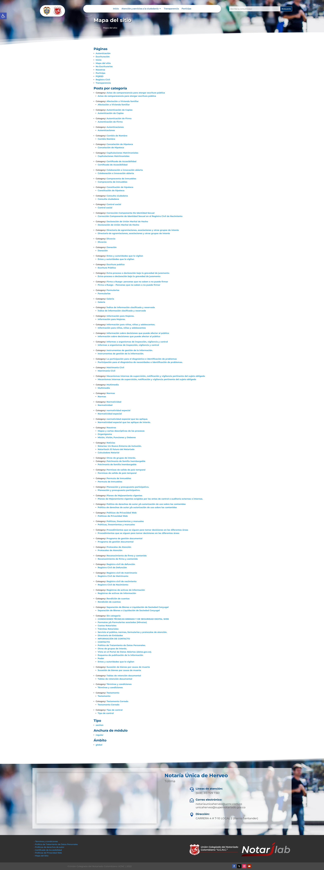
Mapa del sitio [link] (103, 63)
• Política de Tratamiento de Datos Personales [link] (56, 844)
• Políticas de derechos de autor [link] (49, 847)
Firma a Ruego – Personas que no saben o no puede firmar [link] (129, 285)
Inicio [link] (116, 9)
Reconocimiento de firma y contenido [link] (127, 555)
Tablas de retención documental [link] (124, 675)
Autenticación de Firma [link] (119, 118)
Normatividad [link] (114, 402)
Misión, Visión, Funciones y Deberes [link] (117, 437)
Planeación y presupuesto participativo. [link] (128, 487)
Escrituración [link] (103, 56)
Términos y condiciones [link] (119, 684)
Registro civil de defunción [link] (121, 564)
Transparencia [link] (171, 9)
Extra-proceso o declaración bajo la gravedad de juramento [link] (138, 273)
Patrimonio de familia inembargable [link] (126, 461)
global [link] (99, 745)
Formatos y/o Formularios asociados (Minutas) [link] (122, 622)
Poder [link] (101, 658)
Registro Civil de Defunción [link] (112, 567)
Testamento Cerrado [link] (117, 701)
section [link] (99, 725)
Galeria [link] (110, 299)
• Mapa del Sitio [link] (41, 855)
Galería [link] (101, 302)
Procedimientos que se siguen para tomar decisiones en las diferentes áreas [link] (147, 530)
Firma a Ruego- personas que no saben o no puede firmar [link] (137, 281)
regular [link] (99, 735)
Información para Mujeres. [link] (120, 316)
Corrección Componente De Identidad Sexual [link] (131, 213)
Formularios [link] (113, 290)
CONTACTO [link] (104, 642)
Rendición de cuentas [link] (118, 598)
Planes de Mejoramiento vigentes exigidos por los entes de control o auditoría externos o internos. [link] (150, 499)
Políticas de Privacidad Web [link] (122, 513)
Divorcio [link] (111, 239)
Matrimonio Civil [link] (115, 367)
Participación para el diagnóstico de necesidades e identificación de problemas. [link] (140, 362)
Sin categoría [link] (113, 616)
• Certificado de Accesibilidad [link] (48, 850)
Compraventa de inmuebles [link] (121, 178)
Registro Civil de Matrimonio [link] (113, 576)
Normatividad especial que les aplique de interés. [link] (124, 422)
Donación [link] (112, 247)
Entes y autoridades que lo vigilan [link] (125, 256)
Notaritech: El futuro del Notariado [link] (116, 449)
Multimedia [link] (113, 384)
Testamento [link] (113, 693)
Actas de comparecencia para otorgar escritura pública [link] (136, 93)
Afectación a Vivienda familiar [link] (123, 101)
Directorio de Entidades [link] (110, 635)
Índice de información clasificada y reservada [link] (131, 307)
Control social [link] (114, 204)
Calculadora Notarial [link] (108, 452)
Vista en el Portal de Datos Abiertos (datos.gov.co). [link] (125, 652)
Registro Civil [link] (103, 79)
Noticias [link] (111, 443)
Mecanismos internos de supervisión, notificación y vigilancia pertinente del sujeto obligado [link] (156, 376)
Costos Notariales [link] (107, 625)
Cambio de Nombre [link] (117, 135)
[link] (3, 16)
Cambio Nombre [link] (106, 139)
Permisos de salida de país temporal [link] (126, 470)
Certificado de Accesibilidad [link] (121, 161)
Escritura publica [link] (116, 264)
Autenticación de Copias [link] (120, 110)
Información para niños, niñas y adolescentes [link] (122, 328)
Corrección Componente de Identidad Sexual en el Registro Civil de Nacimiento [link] (140, 216)
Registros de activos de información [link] (126, 590)
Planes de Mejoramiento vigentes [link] (124, 495)
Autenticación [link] (103, 53)
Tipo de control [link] (115, 710)
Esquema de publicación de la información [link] (120, 655)
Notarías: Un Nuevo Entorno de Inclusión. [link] (119, 446)
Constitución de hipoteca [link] (120, 187)
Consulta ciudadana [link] (117, 196)
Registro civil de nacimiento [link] (121, 581)
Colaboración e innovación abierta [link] (125, 170)
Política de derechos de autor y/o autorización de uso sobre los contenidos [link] (146, 504)
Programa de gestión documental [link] (124, 538)
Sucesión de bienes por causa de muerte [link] (128, 667)
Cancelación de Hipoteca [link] (120, 144)
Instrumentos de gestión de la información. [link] (130, 350)
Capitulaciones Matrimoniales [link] (122, 153)
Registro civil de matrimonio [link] (122, 573)
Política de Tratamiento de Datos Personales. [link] (122, 645)
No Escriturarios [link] (104, 66)
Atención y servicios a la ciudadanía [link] (140, 9)
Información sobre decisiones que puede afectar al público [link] (138, 333)
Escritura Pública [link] (107, 268)
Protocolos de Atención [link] (119, 547)
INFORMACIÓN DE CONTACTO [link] (114, 639)
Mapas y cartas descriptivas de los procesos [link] (121, 431)
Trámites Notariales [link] (108, 629)
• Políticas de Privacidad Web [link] (48, 853)
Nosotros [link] (100, 70)
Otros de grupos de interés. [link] (121, 458)
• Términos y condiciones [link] (46, 841)
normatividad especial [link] (118, 410)
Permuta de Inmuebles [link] (119, 478)
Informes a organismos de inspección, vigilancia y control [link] (137, 342)
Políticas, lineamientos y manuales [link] (125, 521)
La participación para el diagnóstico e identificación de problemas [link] (142, 359)
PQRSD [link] (99, 76)
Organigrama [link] (105, 434)
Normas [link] (111, 393)
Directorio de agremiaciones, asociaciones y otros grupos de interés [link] (143, 230)
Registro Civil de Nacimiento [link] (113, 584)
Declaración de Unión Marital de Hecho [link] (127, 221)
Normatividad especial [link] (110, 414)
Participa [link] (186, 9)
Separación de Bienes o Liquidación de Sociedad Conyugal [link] (138, 607)
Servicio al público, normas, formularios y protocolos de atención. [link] (132, 632)
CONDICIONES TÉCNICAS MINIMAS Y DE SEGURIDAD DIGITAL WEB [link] (133, 619)
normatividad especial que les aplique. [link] (127, 419)
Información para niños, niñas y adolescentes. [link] (131, 324)
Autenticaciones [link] (115, 127)
